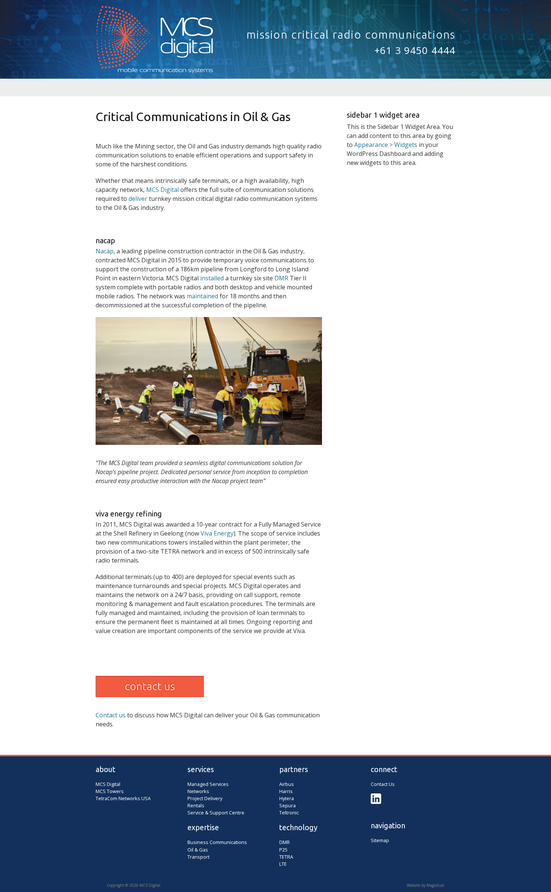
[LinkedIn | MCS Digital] (376, 802)
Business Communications (217, 842)
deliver (138, 199)
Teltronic (289, 812)
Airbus (286, 784)
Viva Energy (217, 533)
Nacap (105, 251)
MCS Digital (156, 42)
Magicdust (435, 885)
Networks (198, 791)
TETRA (286, 856)
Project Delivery (204, 798)
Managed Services (208, 784)
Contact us (111, 715)
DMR (281, 278)
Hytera (286, 798)
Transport (198, 856)
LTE (283, 864)
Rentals (195, 805)
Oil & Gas (197, 849)
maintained (202, 296)
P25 (283, 849)
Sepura (287, 805)
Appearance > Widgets (385, 145)
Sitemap (380, 840)
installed (212, 278)
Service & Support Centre (215, 812)
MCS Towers (110, 791)
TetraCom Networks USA (123, 798)
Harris (286, 791)
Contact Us (383, 784)
